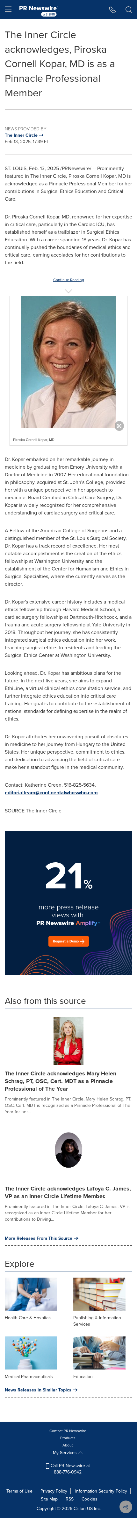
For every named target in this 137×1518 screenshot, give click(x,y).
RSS (70, 1499)
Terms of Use (19, 1491)
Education (83, 1376)
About (67, 1445)
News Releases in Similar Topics (38, 1390)
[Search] (129, 9)
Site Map (49, 1499)
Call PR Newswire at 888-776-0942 (69, 1468)
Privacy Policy (53, 1491)
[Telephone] (113, 9)
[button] (68, 362)
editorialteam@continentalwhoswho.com (51, 792)
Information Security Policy (101, 1491)
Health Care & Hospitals (28, 1317)
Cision (80, 1508)
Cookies (89, 1499)
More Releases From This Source (38, 1238)
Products (68, 1437)
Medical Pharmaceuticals (29, 1376)
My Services (65, 1452)
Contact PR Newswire (67, 1430)
